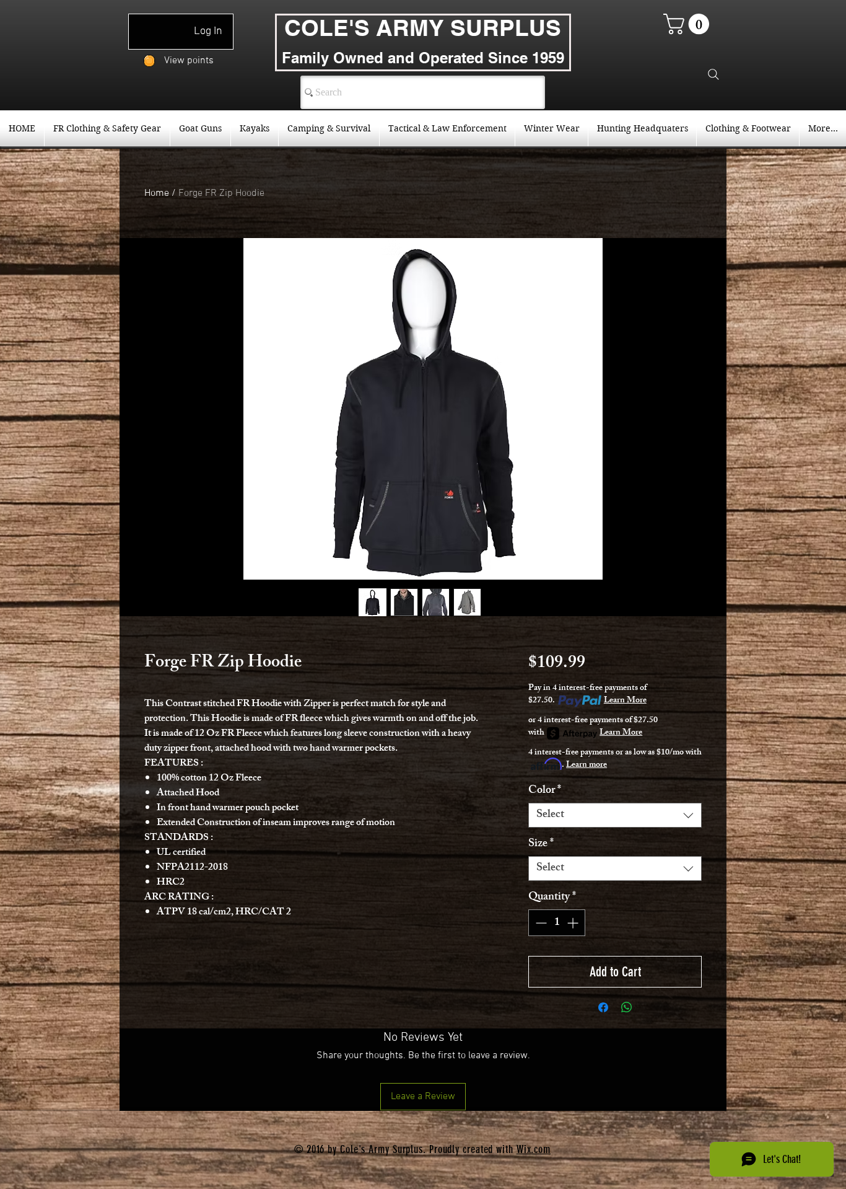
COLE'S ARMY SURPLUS (422, 27)
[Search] (713, 74)
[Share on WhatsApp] (626, 1007)
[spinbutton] (556, 922)
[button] (688, 24)
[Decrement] (539, 922)
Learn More (625, 701)
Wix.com (534, 1149)
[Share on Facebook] (603, 1007)
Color (544, 791)
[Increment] (573, 922)
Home (156, 193)
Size (541, 844)
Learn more (586, 765)
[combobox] (615, 815)
